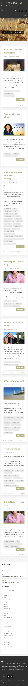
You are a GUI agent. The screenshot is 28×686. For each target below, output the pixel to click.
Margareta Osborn (9, 231)
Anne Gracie (8, 208)
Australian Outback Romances (11, 590)
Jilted (15, 301)
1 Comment (22, 105)
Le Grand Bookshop (9, 480)
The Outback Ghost (9, 93)
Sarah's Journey (7, 626)
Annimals (24, 663)
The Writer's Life (8, 642)
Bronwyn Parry (8, 218)
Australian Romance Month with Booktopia (13, 175)
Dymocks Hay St (20, 470)
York (17, 364)
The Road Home (8, 241)
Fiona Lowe (7, 422)
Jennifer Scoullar (18, 226)
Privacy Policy (4, 682)
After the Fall (11, 663)
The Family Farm (19, 238)
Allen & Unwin (11, 669)
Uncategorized (19, 103)
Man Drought (8, 303)
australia (3, 663)
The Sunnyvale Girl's (9, 96)
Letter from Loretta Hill (8, 574)
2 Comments (21, 493)
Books (11, 103)
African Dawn (21, 666)
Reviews (6, 622)
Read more (20, 99)
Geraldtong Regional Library (11, 475)
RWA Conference (9, 432)
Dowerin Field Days (9, 221)
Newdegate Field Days (10, 233)
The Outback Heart (8, 635)
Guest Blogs (12, 554)
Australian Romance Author (11, 211)
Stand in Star (17, 306)
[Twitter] (22, 11)
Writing (5, 649)
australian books (14, 666)
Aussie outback (7, 666)
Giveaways (18, 251)
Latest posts (7, 611)
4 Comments (21, 314)
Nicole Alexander (9, 236)
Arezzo (6, 663)
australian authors (19, 669)
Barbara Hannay (9, 216)
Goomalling (8, 301)
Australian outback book (6, 665)
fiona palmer (16, 153)
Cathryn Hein (18, 218)
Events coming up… (13, 449)
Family (5, 602)
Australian (14, 665)
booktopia (18, 216)
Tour (16, 156)
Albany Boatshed (8, 668)
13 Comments (21, 163)
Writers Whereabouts (9, 646)
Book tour (7, 91)
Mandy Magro (17, 228)
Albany (18, 665)
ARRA (15, 208)
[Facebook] (19, 11)
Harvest (4, 580)
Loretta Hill (7, 228)
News (5, 615)
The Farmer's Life (8, 633)
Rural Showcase (8, 624)
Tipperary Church (9, 364)
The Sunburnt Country (10, 243)
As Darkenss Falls (18, 663)
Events (14, 103)
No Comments (21, 554)
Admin (17, 56)
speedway (6, 629)
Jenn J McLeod (8, 226)
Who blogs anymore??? (8, 569)
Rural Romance (15, 546)
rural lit (7, 546)
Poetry (5, 620)
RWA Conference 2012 (14, 381)
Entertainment (7, 595)
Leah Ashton (8, 427)
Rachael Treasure (9, 238)
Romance (17, 362)
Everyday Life (7, 599)
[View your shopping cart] (2, 11)
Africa (7, 669)
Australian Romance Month (11, 213)
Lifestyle (6, 613)
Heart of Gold (8, 223)
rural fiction (8, 306)
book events (8, 153)
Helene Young (17, 223)
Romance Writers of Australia (11, 485)
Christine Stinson (18, 419)
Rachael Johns (16, 91)
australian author (9, 541)
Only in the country (8, 617)
